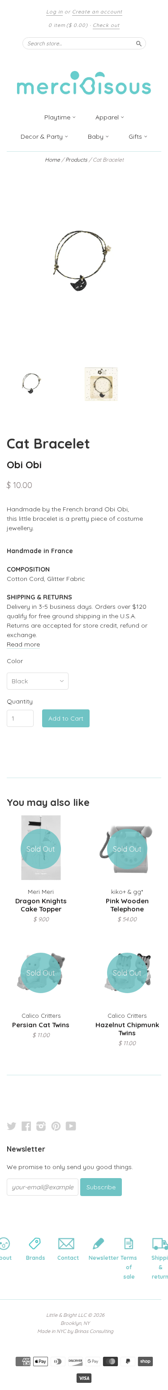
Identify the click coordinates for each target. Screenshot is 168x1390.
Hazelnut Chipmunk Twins (127, 1029)
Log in (54, 12)
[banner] (84, 77)
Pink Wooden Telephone (127, 905)
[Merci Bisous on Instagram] (41, 1126)
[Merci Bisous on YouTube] (71, 1126)
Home (52, 159)
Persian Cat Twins (40, 1025)
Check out (106, 25)
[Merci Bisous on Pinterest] (56, 1126)
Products (76, 159)
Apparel (108, 117)
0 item (68, 25)
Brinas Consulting (93, 1331)
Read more (23, 644)
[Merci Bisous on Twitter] (12, 1126)
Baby (96, 136)
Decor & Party (43, 136)
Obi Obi (24, 464)
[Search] (139, 43)
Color (15, 661)
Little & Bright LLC (66, 1315)
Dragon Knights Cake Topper (41, 905)
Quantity (20, 701)
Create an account (97, 12)
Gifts (136, 136)
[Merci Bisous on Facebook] (26, 1126)
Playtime (58, 117)
